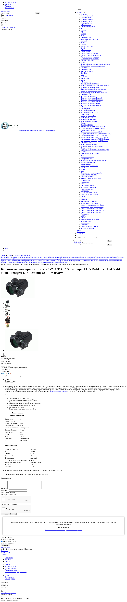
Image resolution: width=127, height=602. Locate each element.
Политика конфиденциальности (15, 572)
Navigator (84, 76)
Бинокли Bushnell (87, 16)
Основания (84, 67)
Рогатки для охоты (38, 262)
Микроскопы (85, 223)
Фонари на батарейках (88, 130)
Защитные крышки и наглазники (92, 146)
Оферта (7, 561)
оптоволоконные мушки (89, 192)
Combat (83, 30)
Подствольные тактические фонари (93, 126)
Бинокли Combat (86, 21)
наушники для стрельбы (89, 175)
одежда (83, 216)
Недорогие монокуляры (89, 121)
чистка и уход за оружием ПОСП (92, 212)
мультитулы (85, 182)
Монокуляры (85, 114)
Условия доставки (11, 568)
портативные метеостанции (90, 153)
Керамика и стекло (25, 262)
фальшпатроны (86, 164)
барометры (84, 151)
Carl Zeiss (84, 73)
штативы (84, 200)
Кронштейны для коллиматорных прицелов (95, 64)
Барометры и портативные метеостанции (95, 150)
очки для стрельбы (87, 176)
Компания (4, 551)
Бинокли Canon (86, 18)
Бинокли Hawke (86, 23)
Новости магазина (9, 541)
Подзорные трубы (87, 71)
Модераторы (85, 191)
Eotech (83, 48)
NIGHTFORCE (86, 78)
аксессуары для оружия (88, 187)
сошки (83, 198)
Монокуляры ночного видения (91, 91)
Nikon (83, 80)
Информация (5, 552)
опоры (83, 196)
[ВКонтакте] (2, 373)
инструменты (85, 180)
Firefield (83, 34)
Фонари (83, 123)
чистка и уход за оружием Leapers (92, 207)
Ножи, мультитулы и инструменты (92, 178)
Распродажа (99, 257)
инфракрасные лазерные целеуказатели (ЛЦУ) (96, 134)
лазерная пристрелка (88, 162)
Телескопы (84, 225)
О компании (9, 558)
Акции (7, 248)
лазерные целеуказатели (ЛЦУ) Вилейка (94, 141)
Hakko (83, 35)
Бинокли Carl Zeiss (87, 19)
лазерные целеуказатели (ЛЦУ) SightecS (94, 137)
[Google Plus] (11, 373)
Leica (82, 75)
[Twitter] (4, 373)
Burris (83, 28)
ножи (82, 183)
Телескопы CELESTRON (89, 226)
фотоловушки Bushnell (88, 110)
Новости (8, 559)
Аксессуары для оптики (89, 144)
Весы (82, 155)
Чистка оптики (86, 148)
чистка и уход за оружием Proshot (92, 208)
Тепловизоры (85, 51)
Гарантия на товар (11, 570)
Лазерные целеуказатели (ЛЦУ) (91, 132)
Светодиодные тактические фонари (93, 128)
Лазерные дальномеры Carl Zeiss (92, 100)
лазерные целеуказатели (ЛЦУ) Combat (94, 135)
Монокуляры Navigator (88, 119)
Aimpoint (84, 41)
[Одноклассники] (6, 373)
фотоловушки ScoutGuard (89, 112)
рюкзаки (83, 217)
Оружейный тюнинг (88, 185)
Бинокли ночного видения (90, 87)
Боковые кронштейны (88, 60)
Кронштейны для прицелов (90, 59)
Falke (82, 32)
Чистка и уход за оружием (89, 203)
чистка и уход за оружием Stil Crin (92, 210)
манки (83, 171)
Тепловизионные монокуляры (91, 55)
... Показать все (86, 25)
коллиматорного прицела (58, 391)
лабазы (83, 169)
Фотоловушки (85, 109)
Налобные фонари (87, 125)
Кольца (83, 62)
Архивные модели (12, 262)
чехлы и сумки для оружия (90, 219)
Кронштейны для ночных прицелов (93, 66)
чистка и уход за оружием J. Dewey (92, 205)
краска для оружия (87, 189)
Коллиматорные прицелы (89, 39)
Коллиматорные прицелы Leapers (55, 530)
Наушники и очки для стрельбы (91, 173)
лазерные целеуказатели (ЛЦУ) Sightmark (95, 139)
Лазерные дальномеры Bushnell (91, 98)
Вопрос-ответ (9, 577)
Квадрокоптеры (86, 221)
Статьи (7, 575)
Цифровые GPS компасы (89, 201)
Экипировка (85, 214)
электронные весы (87, 158)
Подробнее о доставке (8, 27)
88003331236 (5, 11)
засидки (83, 167)
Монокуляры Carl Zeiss (88, 116)
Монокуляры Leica (87, 117)
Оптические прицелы (88, 26)
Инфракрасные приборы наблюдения (93, 89)
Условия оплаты (10, 566)
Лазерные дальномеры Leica (90, 103)
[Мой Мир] (8, 373)
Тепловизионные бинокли (90, 53)
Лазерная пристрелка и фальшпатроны (94, 160)
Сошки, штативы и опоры (89, 194)
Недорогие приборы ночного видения (94, 92)
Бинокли (84, 14)
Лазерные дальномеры (88, 96)
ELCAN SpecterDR (87, 46)
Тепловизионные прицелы (90, 57)
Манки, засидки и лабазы (89, 166)
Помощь (3, 554)
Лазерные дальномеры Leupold (91, 105)
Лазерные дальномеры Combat (91, 101)
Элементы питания (87, 228)
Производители (10, 579)
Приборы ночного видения (90, 84)
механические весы (87, 157)
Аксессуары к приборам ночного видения (95, 85)
